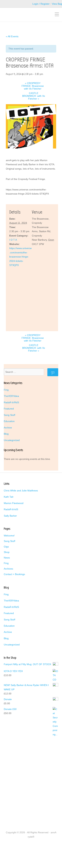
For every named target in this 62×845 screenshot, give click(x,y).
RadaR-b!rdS (11, 509)
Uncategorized (12, 440)
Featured (9, 408)
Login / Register (41, 3)
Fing (6, 389)
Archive (8, 427)
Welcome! (9, 535)
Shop (6, 552)
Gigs (6, 546)
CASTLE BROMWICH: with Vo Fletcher (33, 96)
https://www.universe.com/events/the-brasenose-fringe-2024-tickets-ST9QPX (20, 256)
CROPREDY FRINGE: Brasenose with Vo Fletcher (33, 86)
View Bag (57, 3)
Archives (8, 568)
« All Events (12, 36)
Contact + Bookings (14, 574)
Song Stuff (9, 415)
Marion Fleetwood (13, 503)
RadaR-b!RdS (11, 402)
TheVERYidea (11, 396)
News (7, 557)
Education (9, 421)
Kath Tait (8, 496)
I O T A (13, 239)
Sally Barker (10, 515)
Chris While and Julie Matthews (21, 490)
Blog (6, 433)
